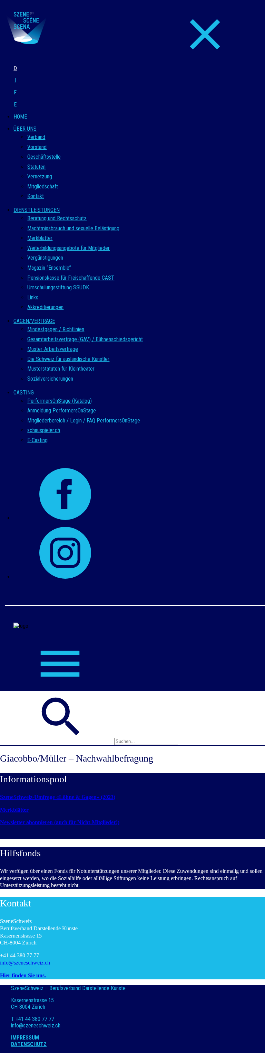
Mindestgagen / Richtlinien (55, 329)
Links (32, 297)
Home (20, 116)
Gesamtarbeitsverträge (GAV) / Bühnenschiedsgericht (85, 339)
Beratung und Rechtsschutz (57, 218)
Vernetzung (39, 176)
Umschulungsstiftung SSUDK (58, 287)
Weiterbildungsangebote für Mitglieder (68, 248)
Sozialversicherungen (50, 378)
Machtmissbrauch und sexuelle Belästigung (73, 228)
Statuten (36, 167)
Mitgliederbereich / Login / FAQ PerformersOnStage (83, 420)
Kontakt (35, 196)
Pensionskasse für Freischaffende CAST (70, 277)
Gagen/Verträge (34, 321)
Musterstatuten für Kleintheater (61, 368)
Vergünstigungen (45, 257)
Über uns (25, 128)
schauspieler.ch (43, 430)
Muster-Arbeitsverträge (52, 349)
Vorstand (37, 147)
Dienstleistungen (36, 210)
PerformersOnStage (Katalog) (59, 401)
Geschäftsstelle (44, 156)
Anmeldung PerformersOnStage (61, 410)
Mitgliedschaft (42, 186)
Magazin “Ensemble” (49, 267)
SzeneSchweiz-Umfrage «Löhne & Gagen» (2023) (57, 797)
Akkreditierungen (45, 307)
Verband (36, 137)
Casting (23, 392)
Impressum (25, 1037)
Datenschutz (29, 1044)
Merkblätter (39, 238)
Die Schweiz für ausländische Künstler (68, 359)
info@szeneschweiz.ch (25, 963)
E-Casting (37, 440)
